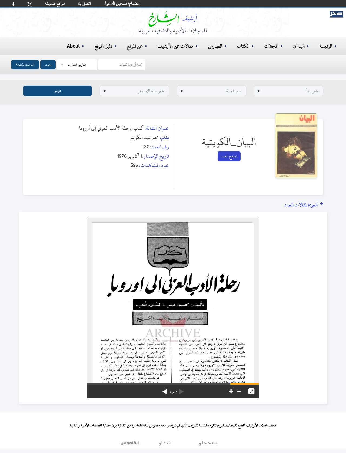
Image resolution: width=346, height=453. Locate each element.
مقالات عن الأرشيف (175, 46)
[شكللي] (165, 445)
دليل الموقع (103, 46)
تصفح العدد (229, 156)
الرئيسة (326, 46)
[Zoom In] (231, 391)
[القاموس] (130, 445)
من (173, 392)
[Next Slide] (164, 389)
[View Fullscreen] (251, 391)
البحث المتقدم (25, 64)
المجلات (271, 46)
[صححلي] (207, 445)
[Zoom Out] (239, 391)
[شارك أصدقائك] (13, 4)
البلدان (299, 46)
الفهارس (215, 46)
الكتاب (243, 46)
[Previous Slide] (181, 389)
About (73, 46)
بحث (48, 64)
